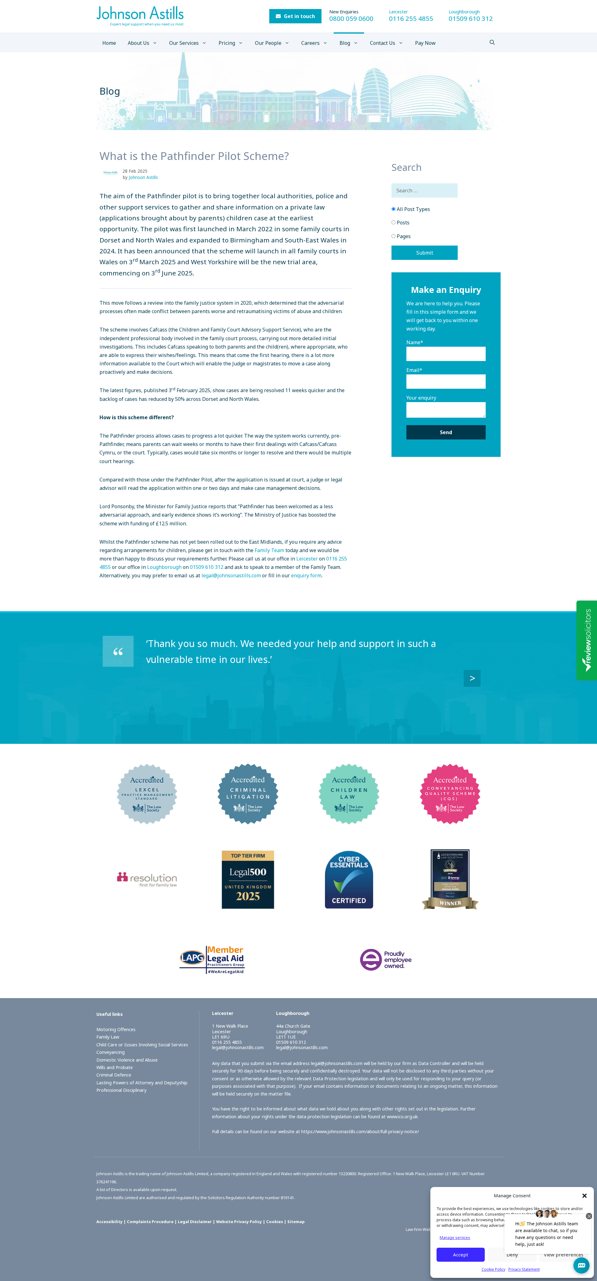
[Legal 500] (248, 905)
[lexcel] (147, 820)
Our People (268, 43)
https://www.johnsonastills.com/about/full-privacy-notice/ (360, 1131)
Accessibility (109, 1221)
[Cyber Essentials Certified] (349, 905)
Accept (460, 1254)
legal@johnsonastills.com (231, 575)
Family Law (107, 1037)
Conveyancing (110, 1052)
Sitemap (296, 1221)
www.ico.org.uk (402, 1116)
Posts (403, 222)
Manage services (455, 1237)
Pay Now (425, 43)
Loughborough (464, 12)
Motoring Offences (116, 1029)
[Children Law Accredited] (349, 820)
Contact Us (382, 43)
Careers (310, 43)
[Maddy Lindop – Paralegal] (113, 173)
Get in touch (299, 16)
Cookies (274, 1221)
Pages (403, 236)
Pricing (227, 43)
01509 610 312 (471, 18)
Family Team (269, 550)
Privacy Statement (524, 1269)
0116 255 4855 (411, 18)
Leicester (398, 12)
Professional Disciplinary (121, 1090)
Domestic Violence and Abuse (127, 1060)
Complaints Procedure (150, 1221)
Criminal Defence (113, 1075)
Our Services (184, 43)
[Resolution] (147, 905)
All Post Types (413, 209)
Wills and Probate (114, 1067)
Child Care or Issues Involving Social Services (142, 1045)
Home (109, 43)
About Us (138, 43)
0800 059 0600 (351, 18)
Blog (345, 43)
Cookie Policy (493, 1269)
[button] (584, 1196)
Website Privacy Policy (239, 1221)
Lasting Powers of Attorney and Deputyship (141, 1083)
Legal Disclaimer (195, 1221)
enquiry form (306, 575)
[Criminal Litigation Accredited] (248, 820)
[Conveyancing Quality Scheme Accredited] (450, 820)
